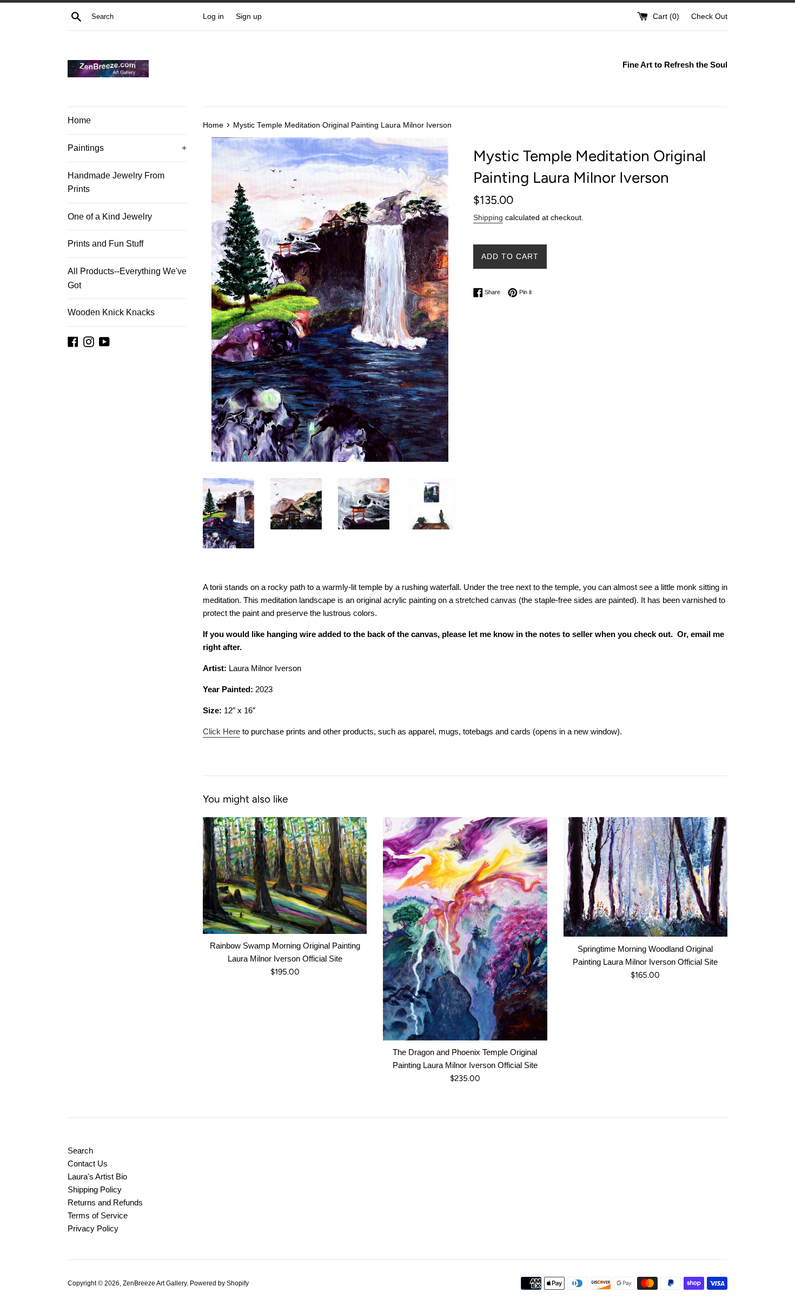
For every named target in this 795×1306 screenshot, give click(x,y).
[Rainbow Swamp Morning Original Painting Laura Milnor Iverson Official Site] (285, 875)
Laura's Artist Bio (97, 1176)
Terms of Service (98, 1215)
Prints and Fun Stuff (105, 243)
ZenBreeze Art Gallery (155, 1283)
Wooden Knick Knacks (111, 312)
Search (80, 1150)
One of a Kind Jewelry (110, 216)
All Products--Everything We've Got (127, 278)
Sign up (249, 16)
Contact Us (88, 1163)
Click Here (221, 731)
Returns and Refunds (105, 1202)
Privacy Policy (93, 1228)
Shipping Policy (95, 1189)
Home (79, 120)
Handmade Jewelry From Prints (116, 182)
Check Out (709, 16)
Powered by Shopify (219, 1283)
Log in (213, 16)
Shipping (488, 217)
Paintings (127, 148)
